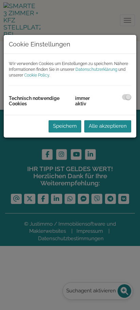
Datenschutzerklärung (96, 69)
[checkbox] (126, 97)
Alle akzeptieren (108, 126)
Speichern (65, 126)
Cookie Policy (36, 75)
